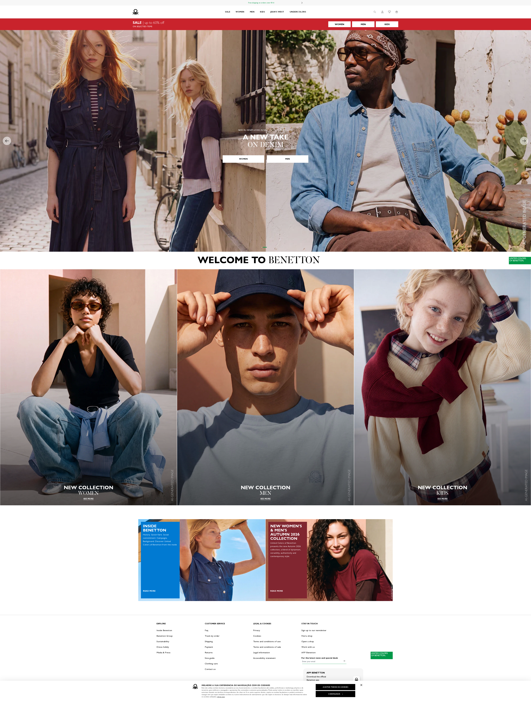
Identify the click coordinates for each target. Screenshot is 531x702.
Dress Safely (163, 647)
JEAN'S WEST (277, 12)
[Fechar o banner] (361, 685)
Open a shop (307, 641)
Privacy (256, 630)
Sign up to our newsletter (313, 630)
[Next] (302, 3)
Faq (206, 630)
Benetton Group (165, 636)
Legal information (261, 652)
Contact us (210, 669)
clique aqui (221, 697)
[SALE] (265, 24)
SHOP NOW (265, 159)
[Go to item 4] (269, 247)
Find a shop (307, 636)
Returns (209, 652)
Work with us (308, 647)
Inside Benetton (164, 630)
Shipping (209, 641)
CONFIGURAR (334, 694)
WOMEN (240, 12)
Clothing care (211, 663)
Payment (209, 647)
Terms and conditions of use (267, 641)
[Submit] (344, 661)
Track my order (212, 636)
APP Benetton (308, 652)
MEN (252, 12)
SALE (227, 12)
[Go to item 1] (261, 247)
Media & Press (164, 652)
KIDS (262, 12)
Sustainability (163, 641)
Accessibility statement (264, 658)
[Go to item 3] (266, 247)
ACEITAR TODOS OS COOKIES (335, 687)
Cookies (257, 636)
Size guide (209, 658)
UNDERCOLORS (298, 12)
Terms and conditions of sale (267, 647)
